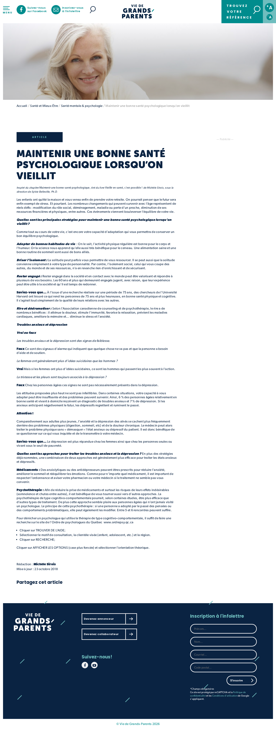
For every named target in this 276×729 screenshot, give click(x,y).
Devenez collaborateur (101, 634)
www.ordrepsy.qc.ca (119, 522)
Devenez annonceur (99, 619)
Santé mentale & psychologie (82, 106)
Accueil (22, 106)
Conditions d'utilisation (224, 695)
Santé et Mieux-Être (44, 106)
